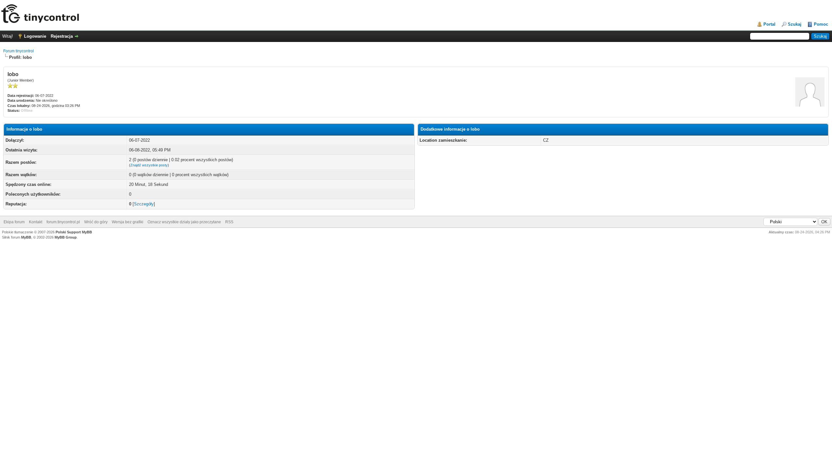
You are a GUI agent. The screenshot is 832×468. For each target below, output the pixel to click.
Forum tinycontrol (18, 51)
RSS (229, 222)
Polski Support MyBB (74, 232)
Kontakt (35, 222)
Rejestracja (62, 36)
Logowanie (35, 36)
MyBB (26, 237)
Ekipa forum (14, 222)
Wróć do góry (96, 222)
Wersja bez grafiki (127, 222)
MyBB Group (66, 237)
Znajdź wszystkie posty (149, 165)
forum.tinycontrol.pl (63, 222)
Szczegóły (144, 204)
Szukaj (794, 24)
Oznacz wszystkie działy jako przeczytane (184, 222)
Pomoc (821, 24)
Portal (769, 24)
